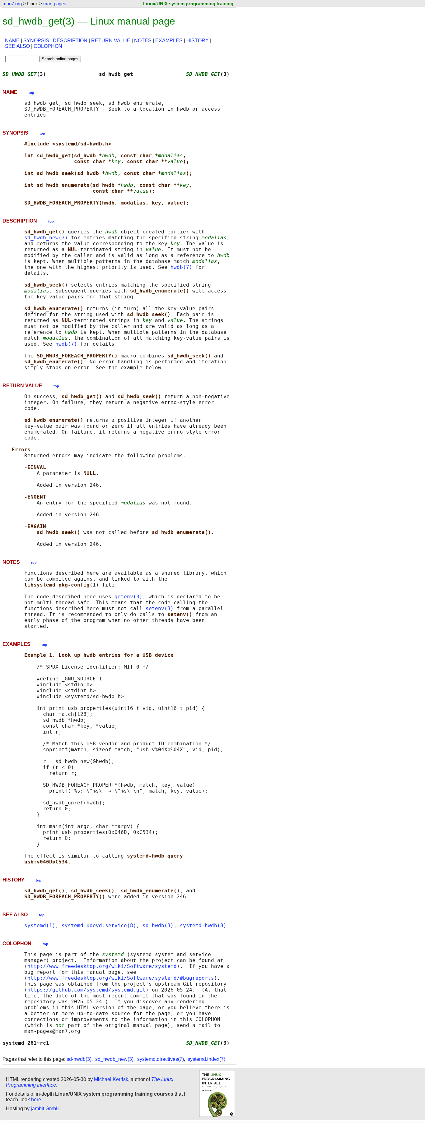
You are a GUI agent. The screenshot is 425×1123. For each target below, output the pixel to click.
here (36, 1099)
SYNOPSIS (36, 40)
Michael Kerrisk (111, 1079)
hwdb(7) (181, 267)
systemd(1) (39, 925)
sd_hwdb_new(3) (46, 238)
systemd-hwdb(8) (203, 925)
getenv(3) (128, 597)
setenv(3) (160, 608)
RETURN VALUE (110, 40)
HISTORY (197, 40)
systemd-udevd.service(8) (99, 925)
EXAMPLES (169, 40)
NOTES (143, 40)
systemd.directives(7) (160, 1059)
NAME (12, 40)
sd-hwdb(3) (158, 925)
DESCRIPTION (70, 40)
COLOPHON (48, 46)
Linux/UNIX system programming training (188, 3)
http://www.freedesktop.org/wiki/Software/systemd (102, 966)
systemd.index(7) (206, 1059)
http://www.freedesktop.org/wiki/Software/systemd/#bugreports (120, 978)
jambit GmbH (45, 1108)
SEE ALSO (17, 46)
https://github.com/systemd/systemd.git (86, 990)
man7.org (12, 3)
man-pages (54, 3)
